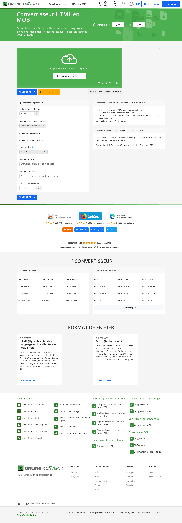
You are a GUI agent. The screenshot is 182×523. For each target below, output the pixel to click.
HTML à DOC (124, 293)
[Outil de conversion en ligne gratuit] (23, 4)
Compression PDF (105, 446)
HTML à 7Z (123, 279)
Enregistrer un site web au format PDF (109, 406)
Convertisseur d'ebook (32, 438)
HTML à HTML (24, 286)
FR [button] (115, 5)
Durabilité (130, 481)
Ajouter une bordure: (29, 183)
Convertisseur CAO (30, 418)
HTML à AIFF (99, 286)
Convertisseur (25, 398)
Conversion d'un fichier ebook (41, 503)
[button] (56, 4)
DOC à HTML (47, 279)
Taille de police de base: (30, 109)
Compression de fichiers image (144, 398)
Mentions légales (126, 512)
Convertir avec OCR (138, 432)
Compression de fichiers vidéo (144, 418)
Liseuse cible (25, 147)
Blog (97, 476)
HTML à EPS (99, 300)
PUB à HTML (71, 293)
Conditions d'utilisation (75, 512)
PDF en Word (140, 445)
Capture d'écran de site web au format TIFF (111, 432)
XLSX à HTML (72, 300)
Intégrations (75, 476)
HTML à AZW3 (148, 286)
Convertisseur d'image (69, 411)
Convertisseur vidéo (68, 426)
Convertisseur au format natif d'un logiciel (74, 419)
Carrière (129, 476)
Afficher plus (130, 307)
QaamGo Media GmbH (27, 515)
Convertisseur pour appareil (34, 424)
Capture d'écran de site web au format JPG (111, 414)
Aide (106, 5)
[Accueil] (19, 503)
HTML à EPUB (124, 300)
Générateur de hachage (69, 404)
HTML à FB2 (147, 300)
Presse (98, 485)
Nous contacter (145, 512)
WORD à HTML (24, 300)
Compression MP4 (142, 425)
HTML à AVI (123, 286)
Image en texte (140, 438)
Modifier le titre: (26, 159)
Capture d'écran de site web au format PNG (111, 423)
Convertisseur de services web (73, 433)
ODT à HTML (47, 286)
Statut (97, 489)
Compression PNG (142, 411)
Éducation (74, 472)
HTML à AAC (147, 279)
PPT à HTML (23, 293)
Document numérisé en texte (147, 451)
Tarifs (99, 5)
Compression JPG (142, 404)
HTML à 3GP (99, 279)
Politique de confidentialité (102, 512)
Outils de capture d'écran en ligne (108, 398)
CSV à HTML (23, 279)
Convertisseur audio (31, 411)
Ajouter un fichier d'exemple (106, 91)
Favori (69, 229)
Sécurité (129, 485)
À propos (130, 472)
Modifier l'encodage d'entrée (32, 121)
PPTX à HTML (48, 293)
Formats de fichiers (103, 481)
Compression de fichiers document (109, 440)
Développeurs (155, 476)
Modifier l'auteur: (27, 171)
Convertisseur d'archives (33, 404)
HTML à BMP (100, 293)
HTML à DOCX (148, 293)
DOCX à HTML (72, 279)
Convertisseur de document (34, 431)
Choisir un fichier (69, 76)
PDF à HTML (71, 286)
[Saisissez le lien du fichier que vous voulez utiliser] (103, 82)
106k (83, 229)
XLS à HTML (47, 300)
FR (157, 512)
